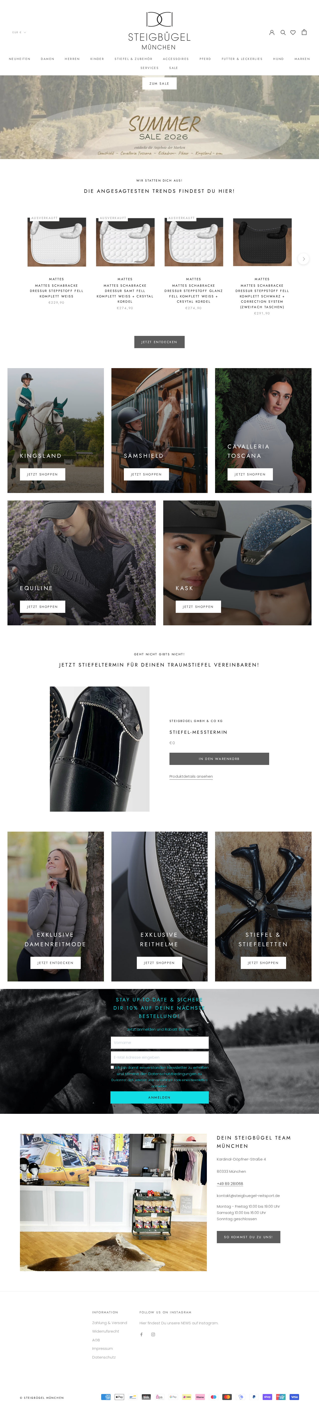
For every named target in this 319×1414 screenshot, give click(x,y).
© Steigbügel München (42, 1398)
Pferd (205, 59)
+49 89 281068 (230, 1183)
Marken (302, 59)
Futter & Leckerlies (242, 59)
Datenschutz (104, 1357)
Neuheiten (20, 59)
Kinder (97, 59)
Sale (173, 68)
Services (150, 68)
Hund (278, 59)
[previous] (15, 258)
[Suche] (283, 32)
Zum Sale (159, 83)
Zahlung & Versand (109, 1322)
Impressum (102, 1348)
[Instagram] (153, 1334)
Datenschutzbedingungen (172, 1073)
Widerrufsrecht (105, 1331)
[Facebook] (141, 1334)
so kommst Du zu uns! (248, 1237)
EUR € (17, 32)
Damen (47, 59)
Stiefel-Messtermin (198, 732)
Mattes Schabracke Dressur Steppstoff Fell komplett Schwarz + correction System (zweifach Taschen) (262, 296)
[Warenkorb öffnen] (304, 32)
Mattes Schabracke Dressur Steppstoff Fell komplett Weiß (57, 291)
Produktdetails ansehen (191, 776)
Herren (72, 59)
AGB (96, 1340)
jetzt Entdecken (159, 342)
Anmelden (159, 1097)
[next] (303, 258)
